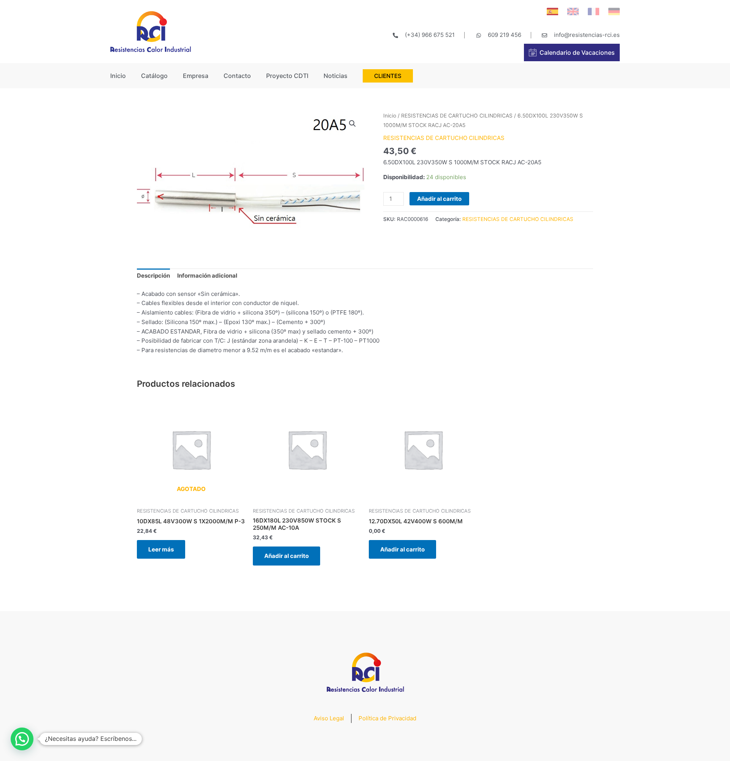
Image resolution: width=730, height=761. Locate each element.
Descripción (153, 275)
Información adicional (207, 275)
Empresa (195, 75)
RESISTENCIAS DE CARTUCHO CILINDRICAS (457, 116)
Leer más (161, 549)
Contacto (237, 75)
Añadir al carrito (439, 198)
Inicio (118, 75)
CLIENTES (388, 75)
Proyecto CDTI (287, 75)
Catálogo (154, 75)
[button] (22, 739)
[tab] (153, 276)
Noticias (336, 75)
